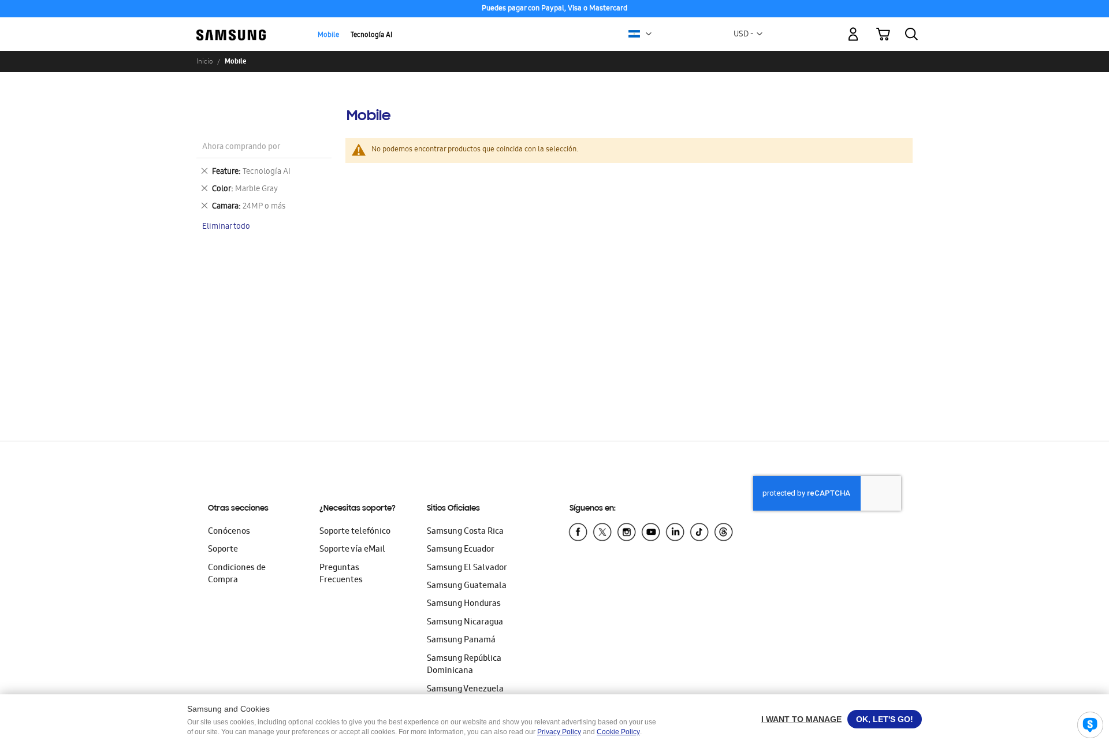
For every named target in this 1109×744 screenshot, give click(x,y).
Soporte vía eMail (352, 550)
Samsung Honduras (464, 604)
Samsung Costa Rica (465, 532)
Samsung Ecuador (460, 550)
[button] (649, 34)
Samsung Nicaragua (465, 623)
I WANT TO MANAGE (801, 719)
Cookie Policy (618, 732)
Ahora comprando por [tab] (241, 147)
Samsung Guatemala (467, 586)
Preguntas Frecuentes (341, 574)
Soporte (223, 550)
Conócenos (229, 532)
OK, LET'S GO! (884, 719)
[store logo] (231, 27)
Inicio (204, 61)
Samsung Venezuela (465, 690)
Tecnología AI (371, 35)
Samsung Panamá (461, 641)
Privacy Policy (559, 732)
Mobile (328, 35)
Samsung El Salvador (467, 568)
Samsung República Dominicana (464, 665)
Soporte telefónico (354, 532)
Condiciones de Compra (237, 574)
